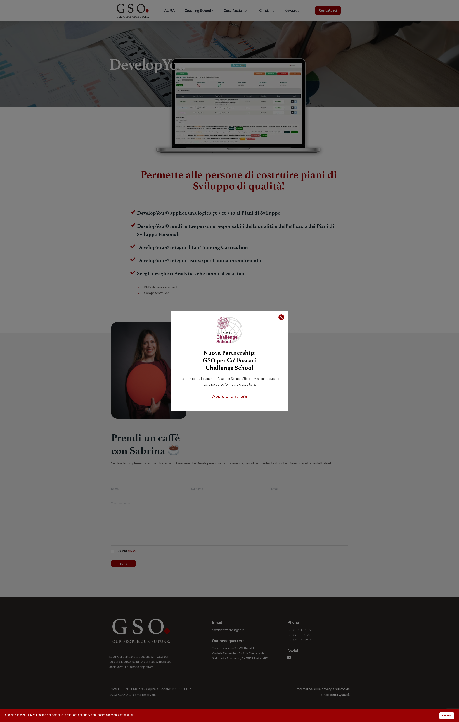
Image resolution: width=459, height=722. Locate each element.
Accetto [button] (446, 715)
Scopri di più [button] (126, 714)
